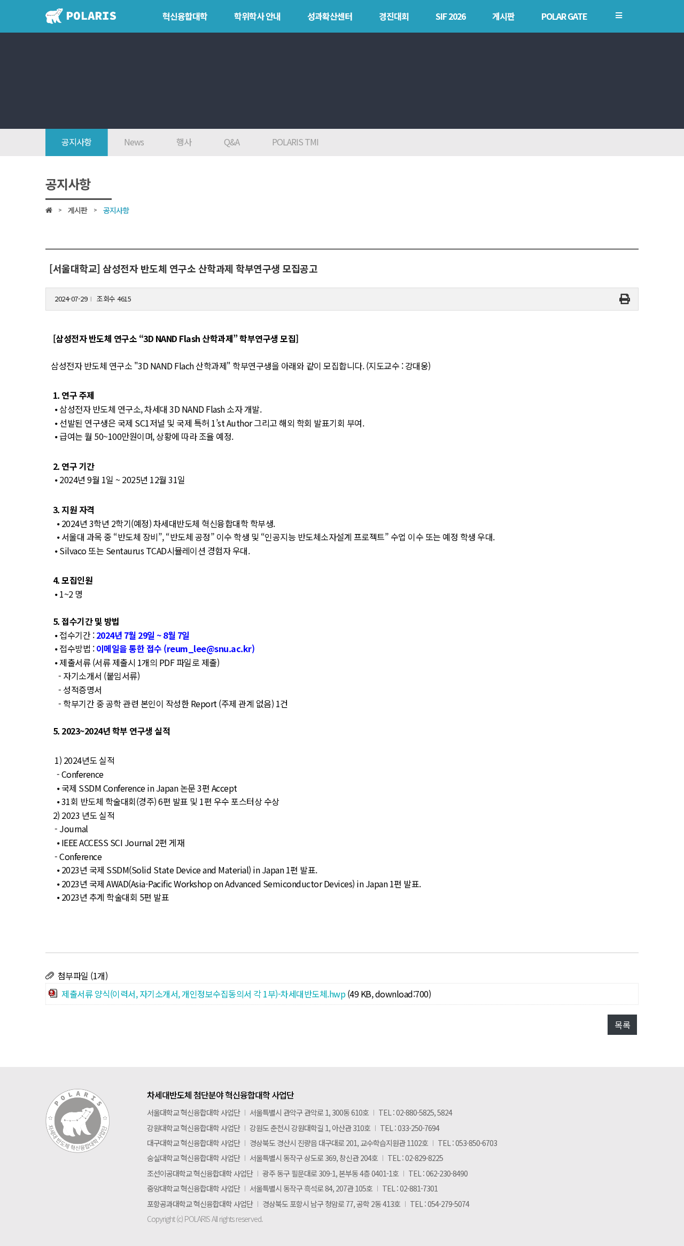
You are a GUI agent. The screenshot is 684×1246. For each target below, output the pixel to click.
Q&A (231, 141)
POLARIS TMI (295, 141)
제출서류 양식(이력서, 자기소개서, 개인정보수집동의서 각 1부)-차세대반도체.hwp (203, 993)
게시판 (77, 210)
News (134, 141)
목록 (622, 1024)
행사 (183, 141)
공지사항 (76, 141)
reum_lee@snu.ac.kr (209, 648)
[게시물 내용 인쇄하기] (624, 299)
